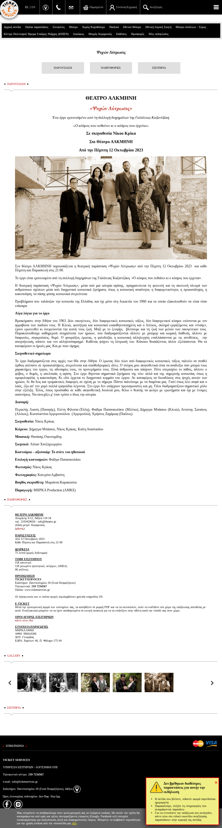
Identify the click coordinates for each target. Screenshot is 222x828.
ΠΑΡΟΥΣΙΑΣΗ (63, 67)
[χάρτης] (77, 788)
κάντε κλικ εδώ (24, 620)
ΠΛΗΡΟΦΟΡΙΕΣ (111, 67)
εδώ (74, 823)
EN (33, 7)
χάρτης (20, 528)
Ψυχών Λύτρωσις (111, 52)
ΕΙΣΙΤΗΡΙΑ (159, 67)
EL (27, 7)
